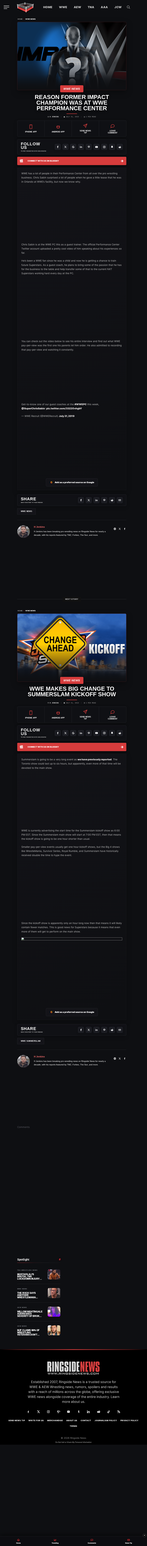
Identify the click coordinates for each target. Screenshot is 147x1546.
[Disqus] (71, 1175)
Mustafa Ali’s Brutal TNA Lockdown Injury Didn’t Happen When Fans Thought (29, 1276)
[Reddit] (120, 147)
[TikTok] (109, 1412)
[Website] (115, 529)
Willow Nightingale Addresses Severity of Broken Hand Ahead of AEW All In (30, 1314)
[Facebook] (58, 147)
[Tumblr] (79, 1412)
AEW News (22, 1307)
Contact (86, 1420)
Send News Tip (16, 1420)
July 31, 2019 (67, 416)
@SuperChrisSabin (33, 408)
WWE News (30, 19)
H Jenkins (54, 117)
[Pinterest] (89, 147)
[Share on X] (89, 500)
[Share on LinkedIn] (96, 500)
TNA (91, 7)
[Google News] (73, 147)
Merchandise (55, 1420)
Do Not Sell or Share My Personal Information (73, 1442)
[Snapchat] (112, 147)
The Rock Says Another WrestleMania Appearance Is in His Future (28, 1295)
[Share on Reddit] (112, 500)
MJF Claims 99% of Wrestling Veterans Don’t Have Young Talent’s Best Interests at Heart (29, 1332)
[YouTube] (96, 147)
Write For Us (36, 1420)
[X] (65, 147)
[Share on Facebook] (81, 500)
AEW (77, 7)
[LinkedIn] (81, 147)
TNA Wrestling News (27, 1270)
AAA (104, 7)
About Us (71, 1420)
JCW (118, 7)
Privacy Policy (129, 1420)
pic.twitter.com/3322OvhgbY (64, 408)
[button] (128, 7)
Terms (73, 1426)
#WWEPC (81, 404)
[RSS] (119, 1412)
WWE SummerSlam (30, 1041)
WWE (63, 7)
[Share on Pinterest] (104, 500)
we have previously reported (95, 759)
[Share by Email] (120, 500)
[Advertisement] (42, 379)
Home (47, 7)
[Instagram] (104, 147)
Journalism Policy (106, 1420)
